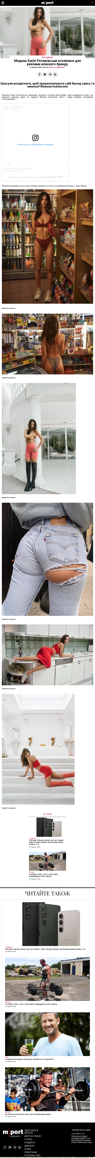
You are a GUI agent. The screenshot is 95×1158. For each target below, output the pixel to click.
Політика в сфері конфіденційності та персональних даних (81, 1138)
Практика (30, 1152)
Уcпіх (27, 1148)
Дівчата (29, 1145)
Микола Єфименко (57, 67)
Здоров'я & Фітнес (31, 1131)
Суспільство (32, 1155)
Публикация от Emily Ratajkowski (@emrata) (26, 177)
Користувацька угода (81, 1142)
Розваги (29, 1142)
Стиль (28, 1139)
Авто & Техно (32, 1136)
